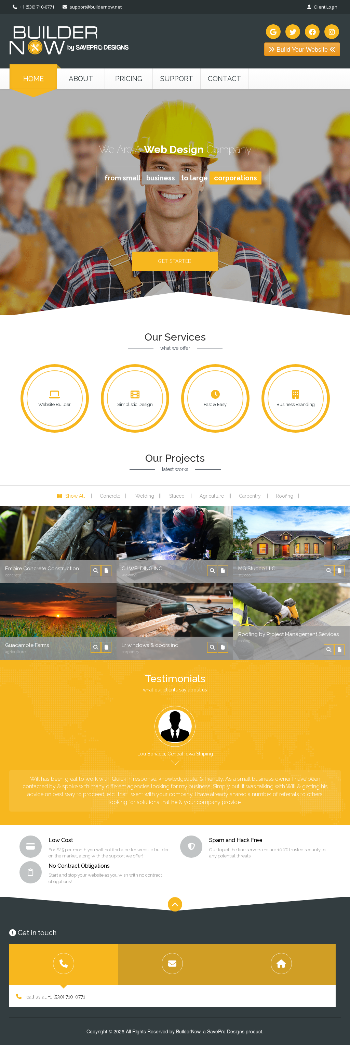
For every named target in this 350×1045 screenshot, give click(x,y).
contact (224, 79)
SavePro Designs (225, 1031)
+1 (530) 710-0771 (36, 7)
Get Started (175, 261)
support (176, 79)
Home (33, 79)
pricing (128, 79)
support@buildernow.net (96, 7)
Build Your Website (302, 48)
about (81, 79)
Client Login (325, 7)
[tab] (63, 964)
